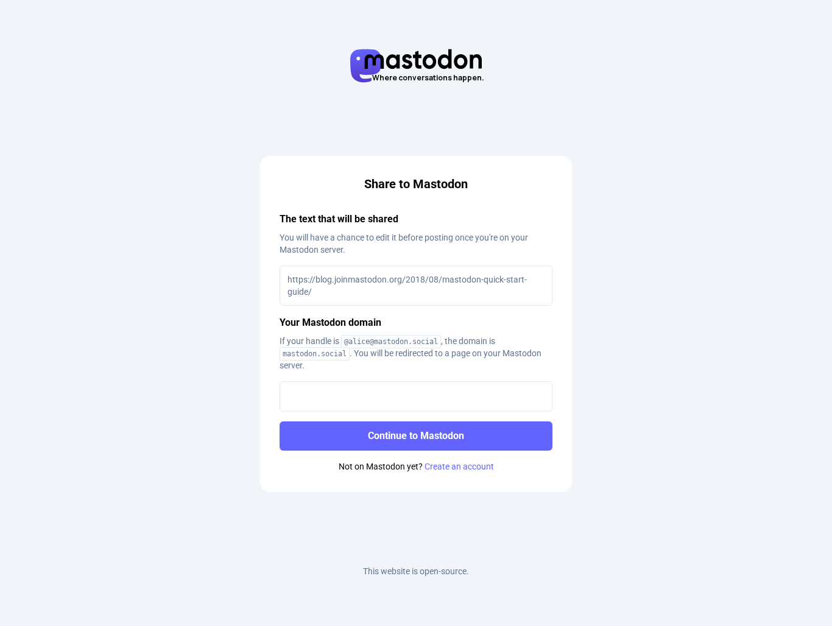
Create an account (459, 466)
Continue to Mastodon (416, 435)
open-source (443, 571)
